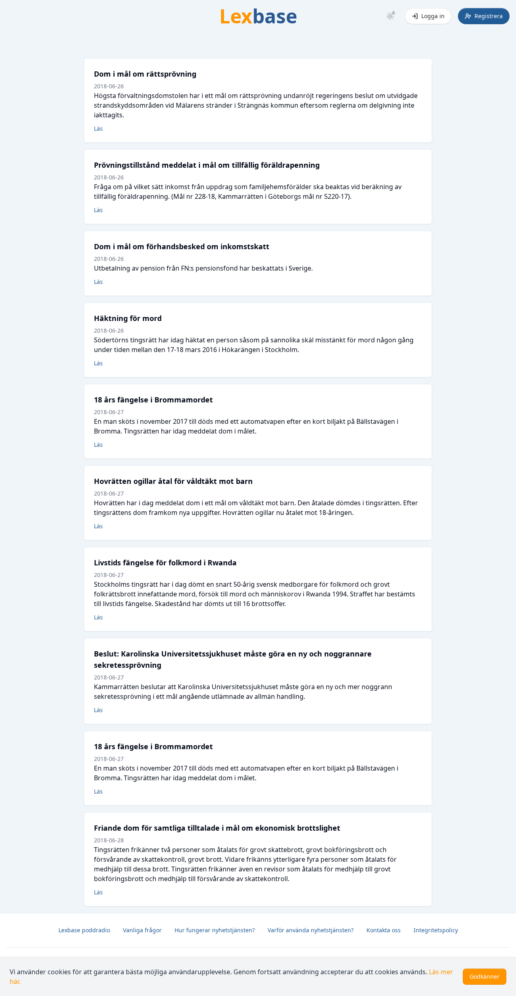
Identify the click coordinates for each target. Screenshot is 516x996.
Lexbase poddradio (84, 930)
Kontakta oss (383, 930)
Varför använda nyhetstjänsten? (311, 930)
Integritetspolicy (436, 930)
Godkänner (484, 976)
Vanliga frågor (142, 930)
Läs (98, 128)
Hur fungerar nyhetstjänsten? (215, 930)
